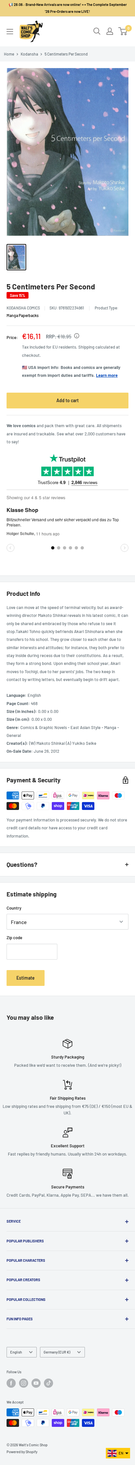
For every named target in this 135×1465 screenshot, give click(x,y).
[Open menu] (10, 31)
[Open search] (97, 31)
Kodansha (29, 54)
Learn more (107, 375)
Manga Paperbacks (23, 315)
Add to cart (67, 400)
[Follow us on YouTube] (36, 1383)
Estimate (25, 978)
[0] (123, 31)
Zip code (14, 937)
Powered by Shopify (22, 1452)
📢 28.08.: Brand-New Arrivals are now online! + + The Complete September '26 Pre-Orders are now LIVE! (68, 7)
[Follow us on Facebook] (11, 1383)
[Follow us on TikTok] (48, 1383)
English (16, 1352)
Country (14, 908)
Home (9, 54)
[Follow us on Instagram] (23, 1383)
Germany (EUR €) (57, 1352)
